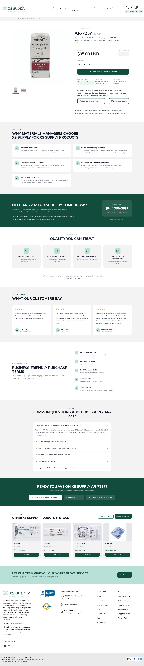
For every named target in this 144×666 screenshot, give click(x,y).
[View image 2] (23, 90)
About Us (100, 601)
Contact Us (124, 575)
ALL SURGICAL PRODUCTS (25, 19)
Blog (98, 618)
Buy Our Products (124, 597)
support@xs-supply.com (73, 613)
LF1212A (108, 544)
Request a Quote (120, 101)
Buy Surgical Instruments (113, 8)
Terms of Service (124, 605)
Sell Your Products (124, 601)
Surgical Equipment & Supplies (46, 8)
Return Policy (123, 609)
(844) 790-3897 (117, 208)
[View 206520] (26, 532)
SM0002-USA (80, 544)
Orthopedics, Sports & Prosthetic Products (69, 8)
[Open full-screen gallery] (40, 56)
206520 (17, 544)
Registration (101, 622)
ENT (123, 8)
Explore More (75, 11)
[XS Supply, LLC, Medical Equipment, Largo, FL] (47, 593)
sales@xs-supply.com (117, 219)
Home (14, 19)
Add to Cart (26, 554)
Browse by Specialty (123, 516)
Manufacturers (32, 8)
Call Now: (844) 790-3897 (92, 101)
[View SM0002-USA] (87, 532)
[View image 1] (15, 90)
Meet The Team (103, 605)
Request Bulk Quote (74, 497)
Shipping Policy (124, 614)
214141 (47, 544)
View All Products (106, 516)
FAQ (98, 609)
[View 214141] (57, 532)
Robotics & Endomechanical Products (93, 8)
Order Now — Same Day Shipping (104, 71)
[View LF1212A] (117, 532)
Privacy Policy (123, 618)
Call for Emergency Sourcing (101, 497)
